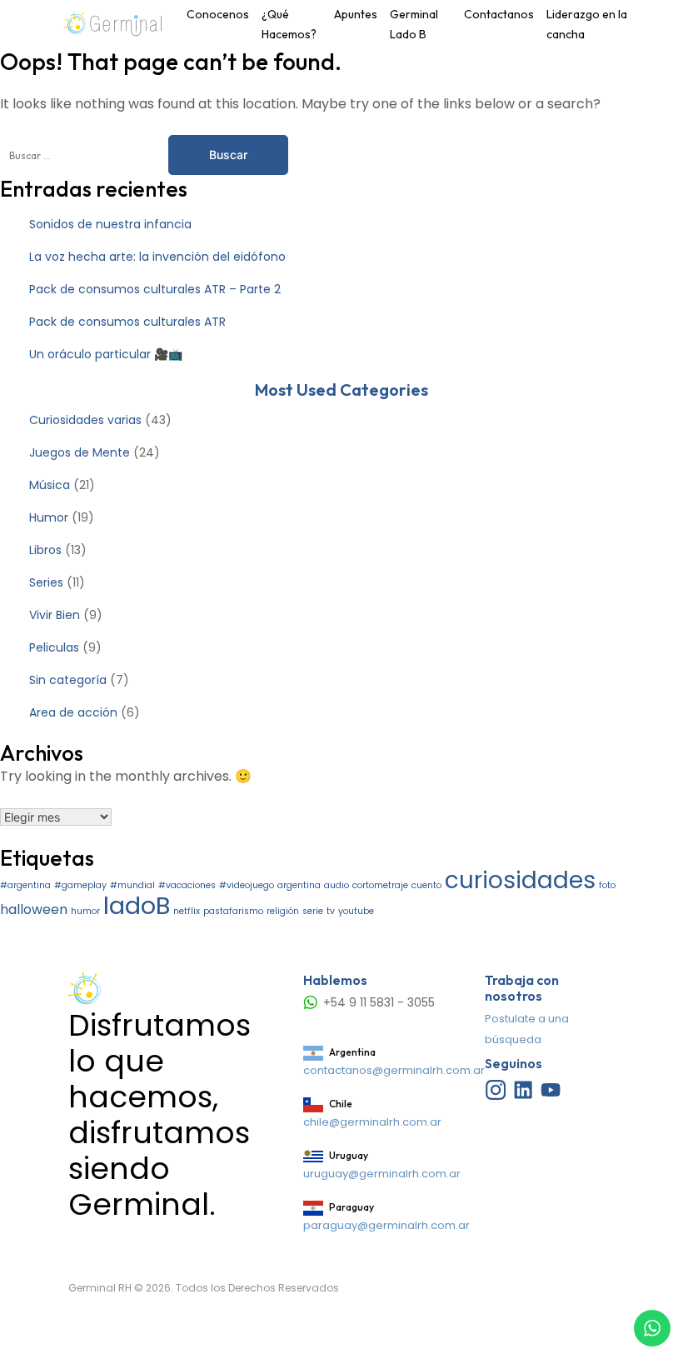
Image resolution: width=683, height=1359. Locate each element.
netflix (186, 911)
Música (49, 485)
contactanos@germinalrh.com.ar (394, 1070)
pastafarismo (233, 911)
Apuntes (355, 14)
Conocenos (218, 14)
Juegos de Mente (79, 452)
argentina (299, 885)
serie (312, 911)
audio (336, 885)
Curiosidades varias (85, 420)
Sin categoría (68, 680)
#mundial (132, 885)
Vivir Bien (54, 615)
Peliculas (54, 647)
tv (331, 911)
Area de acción (73, 712)
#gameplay (80, 885)
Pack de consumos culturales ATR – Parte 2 (155, 289)
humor (85, 911)
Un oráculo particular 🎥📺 (105, 354)
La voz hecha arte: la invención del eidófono (157, 256)
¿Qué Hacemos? (289, 24)
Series (46, 582)
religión (283, 911)
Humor (48, 517)
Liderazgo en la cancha (586, 24)
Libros (45, 550)
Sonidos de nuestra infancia (110, 224)
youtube (356, 911)
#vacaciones (187, 885)
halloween (33, 909)
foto (607, 885)
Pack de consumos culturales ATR (127, 321)
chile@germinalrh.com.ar (372, 1122)
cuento (426, 885)
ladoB (136, 905)
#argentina (25, 885)
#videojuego (246, 885)
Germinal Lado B (414, 24)
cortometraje (380, 885)
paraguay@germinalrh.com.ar (386, 1225)
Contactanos (499, 14)
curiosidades (520, 880)
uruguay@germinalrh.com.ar (382, 1174)
